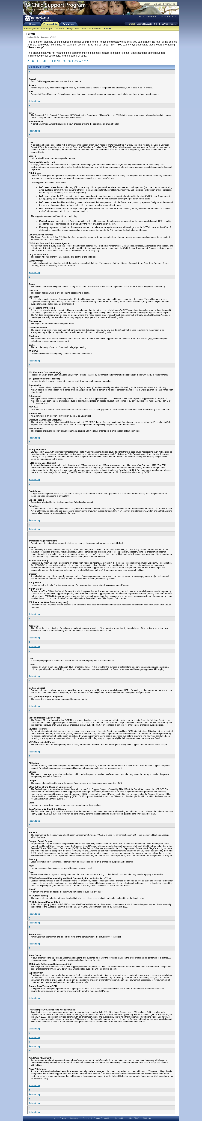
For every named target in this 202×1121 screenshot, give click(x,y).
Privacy (63, 1118)
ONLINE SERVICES (167, 16)
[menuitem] (148, 16)
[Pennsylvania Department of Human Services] (39, 18)
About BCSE (134, 1118)
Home (32, 24)
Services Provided (92, 28)
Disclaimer (74, 1118)
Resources (68, 24)
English (132, 24)
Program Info (50, 24)
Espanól (140, 24)
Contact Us (170, 4)
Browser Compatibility (102, 1118)
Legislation (73, 28)
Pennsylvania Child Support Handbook (45, 28)
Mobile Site (147, 1118)
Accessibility (120, 1118)
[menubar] (148, 16)
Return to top (34, 101)
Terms (108, 28)
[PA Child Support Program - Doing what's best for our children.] (55, 7)
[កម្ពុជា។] (148, 24)
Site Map (157, 4)
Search (147, 4)
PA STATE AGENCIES (147, 16)
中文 (155, 24)
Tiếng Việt (163, 24)
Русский (172, 24)
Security (86, 1118)
